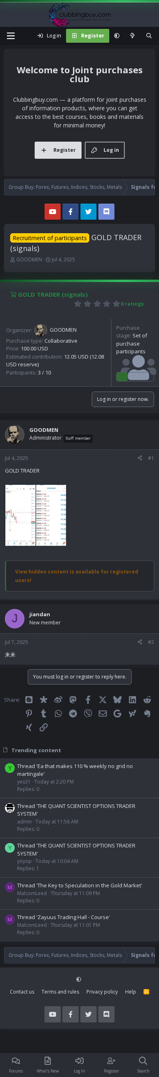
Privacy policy (102, 991)
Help (130, 991)
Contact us (22, 991)
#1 (151, 458)
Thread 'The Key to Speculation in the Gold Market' (79, 885)
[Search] (149, 36)
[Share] (140, 458)
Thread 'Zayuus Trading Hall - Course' (63, 917)
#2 (151, 642)
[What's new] (132, 36)
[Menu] (11, 36)
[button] (116, 36)
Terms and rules (60, 991)
